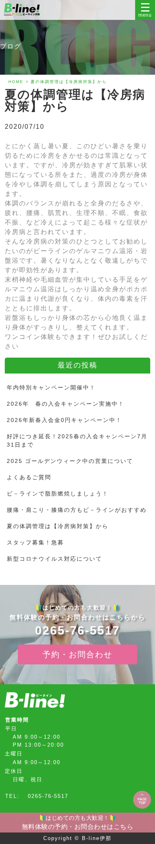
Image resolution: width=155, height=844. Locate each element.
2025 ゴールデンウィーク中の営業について (70, 461)
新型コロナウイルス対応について (54, 559)
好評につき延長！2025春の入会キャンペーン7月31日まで (77, 440)
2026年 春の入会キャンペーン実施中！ (65, 404)
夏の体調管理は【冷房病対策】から (57, 526)
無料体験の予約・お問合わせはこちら (78, 822)
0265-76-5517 (77, 631)
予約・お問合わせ (77, 654)
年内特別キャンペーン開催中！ (51, 387)
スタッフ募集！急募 (35, 542)
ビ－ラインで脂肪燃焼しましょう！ (57, 493)
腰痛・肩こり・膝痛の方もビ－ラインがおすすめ (77, 510)
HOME (15, 81)
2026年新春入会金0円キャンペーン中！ (64, 420)
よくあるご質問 (29, 477)
